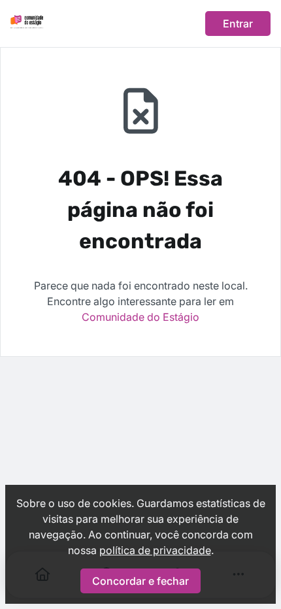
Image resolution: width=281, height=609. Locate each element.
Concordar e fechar (140, 580)
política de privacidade (155, 550)
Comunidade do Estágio (140, 316)
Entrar (238, 23)
